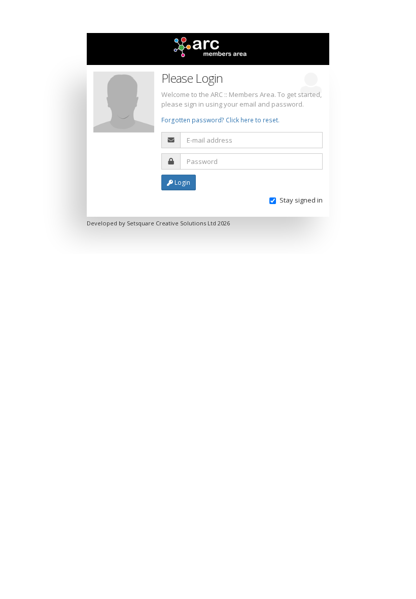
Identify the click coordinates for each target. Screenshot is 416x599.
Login (181, 182)
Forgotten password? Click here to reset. (220, 120)
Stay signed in (301, 200)
